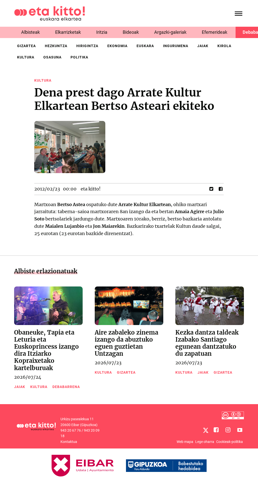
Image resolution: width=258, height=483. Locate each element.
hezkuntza (56, 46)
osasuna (52, 57)
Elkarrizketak (68, 32)
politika (79, 57)
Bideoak (131, 32)
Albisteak (30, 32)
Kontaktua (68, 442)
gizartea (26, 46)
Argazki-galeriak (170, 32)
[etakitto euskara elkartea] (49, 13)
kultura (25, 57)
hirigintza (87, 46)
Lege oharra (204, 442)
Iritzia (101, 32)
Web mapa (185, 442)
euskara (145, 46)
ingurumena (175, 46)
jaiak (202, 46)
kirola (224, 46)
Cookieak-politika (229, 442)
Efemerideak (214, 32)
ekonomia (117, 46)
